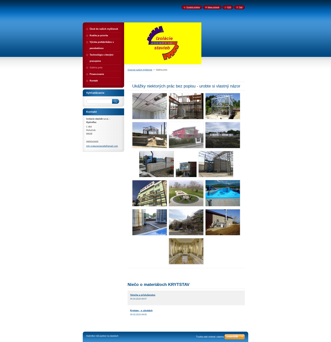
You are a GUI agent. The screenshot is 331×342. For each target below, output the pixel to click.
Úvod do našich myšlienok (140, 70)
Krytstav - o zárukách (141, 310)
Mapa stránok (213, 7)
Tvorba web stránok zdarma (210, 336)
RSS (229, 7)
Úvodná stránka (193, 7)
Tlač (241, 7)
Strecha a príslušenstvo (142, 295)
